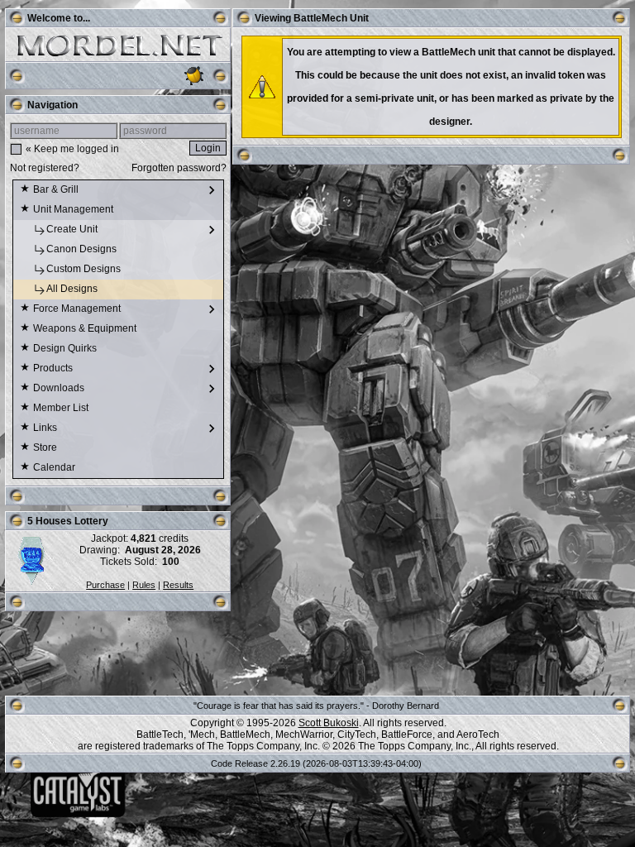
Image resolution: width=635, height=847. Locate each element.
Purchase (105, 585)
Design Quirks (66, 348)
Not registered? (44, 168)
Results (178, 585)
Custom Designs (84, 269)
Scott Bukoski (328, 723)
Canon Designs (82, 249)
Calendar (55, 467)
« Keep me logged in (72, 149)
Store (46, 447)
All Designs (73, 288)
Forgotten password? (179, 168)
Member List (62, 408)
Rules (143, 585)
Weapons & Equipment (86, 328)
